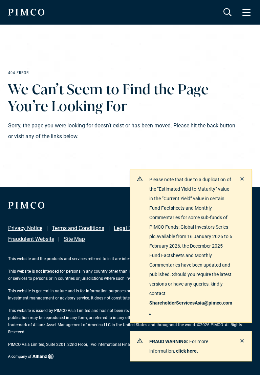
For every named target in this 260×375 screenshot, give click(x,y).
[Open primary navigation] (246, 12)
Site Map (74, 239)
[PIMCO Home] (26, 12)
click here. (187, 351)
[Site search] (227, 12)
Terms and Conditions (78, 228)
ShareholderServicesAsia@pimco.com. (190, 307)
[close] (242, 179)
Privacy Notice (25, 228)
